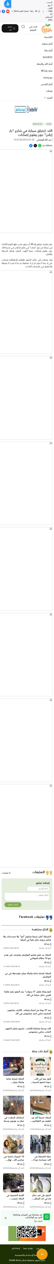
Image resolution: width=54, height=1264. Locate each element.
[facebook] (3, 11)
